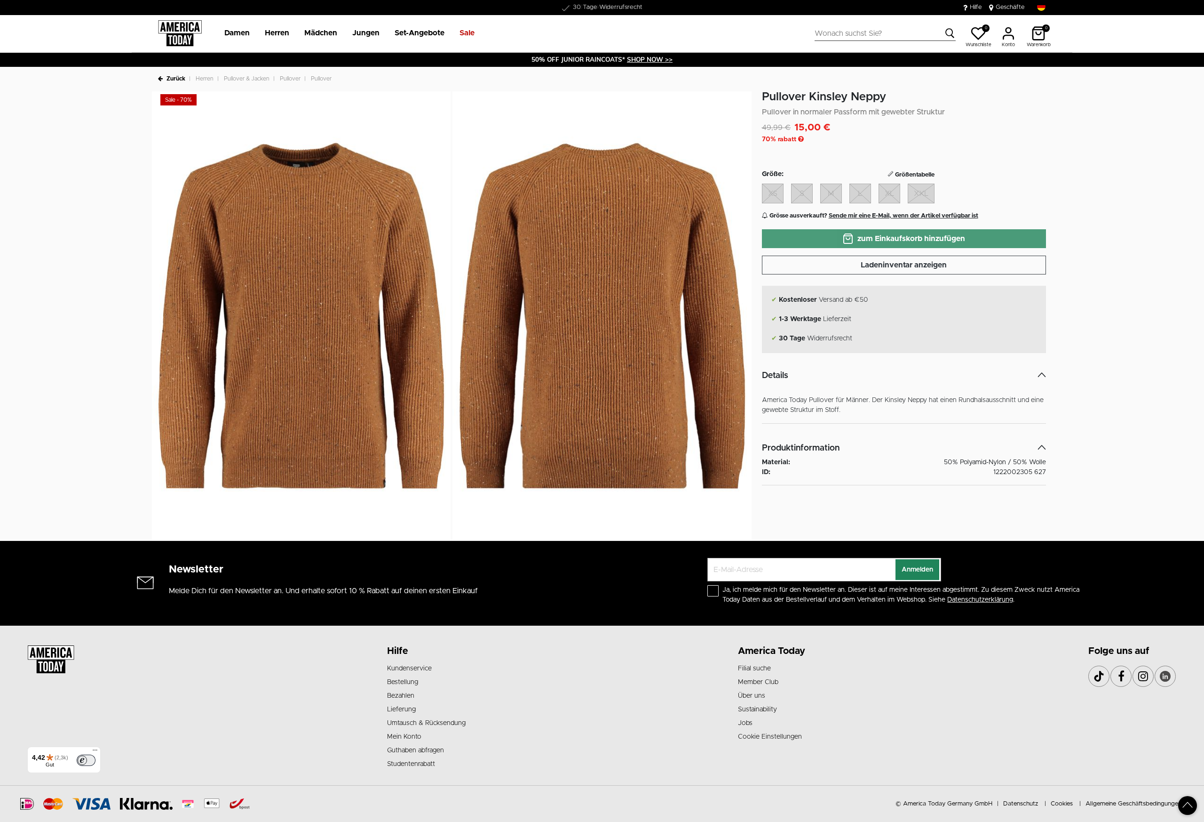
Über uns (751, 696)
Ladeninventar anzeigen (904, 265)
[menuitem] (233, 33)
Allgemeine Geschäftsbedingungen (1133, 804)
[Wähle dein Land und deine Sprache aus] (1041, 7)
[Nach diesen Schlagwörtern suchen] (950, 33)
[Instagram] (1143, 676)
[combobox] (885, 33)
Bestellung (402, 682)
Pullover (290, 78)
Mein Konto (404, 736)
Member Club (758, 682)
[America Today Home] (180, 33)
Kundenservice (409, 668)
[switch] (86, 760)
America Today (771, 651)
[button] (237, 33)
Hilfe (976, 7)
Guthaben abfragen (415, 750)
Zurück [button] (175, 78)
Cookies (1062, 804)
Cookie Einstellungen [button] (770, 736)
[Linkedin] (1165, 676)
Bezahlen (400, 696)
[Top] (1187, 805)
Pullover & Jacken (246, 78)
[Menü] (95, 752)
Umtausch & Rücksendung (426, 723)
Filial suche (754, 668)
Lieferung (401, 709)
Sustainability (757, 709)
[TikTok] (1098, 676)
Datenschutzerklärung (980, 599)
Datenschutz (1020, 804)
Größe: (773, 174)
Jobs (745, 723)
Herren (205, 78)
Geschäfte (1010, 7)
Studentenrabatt (411, 764)
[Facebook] (1121, 676)
